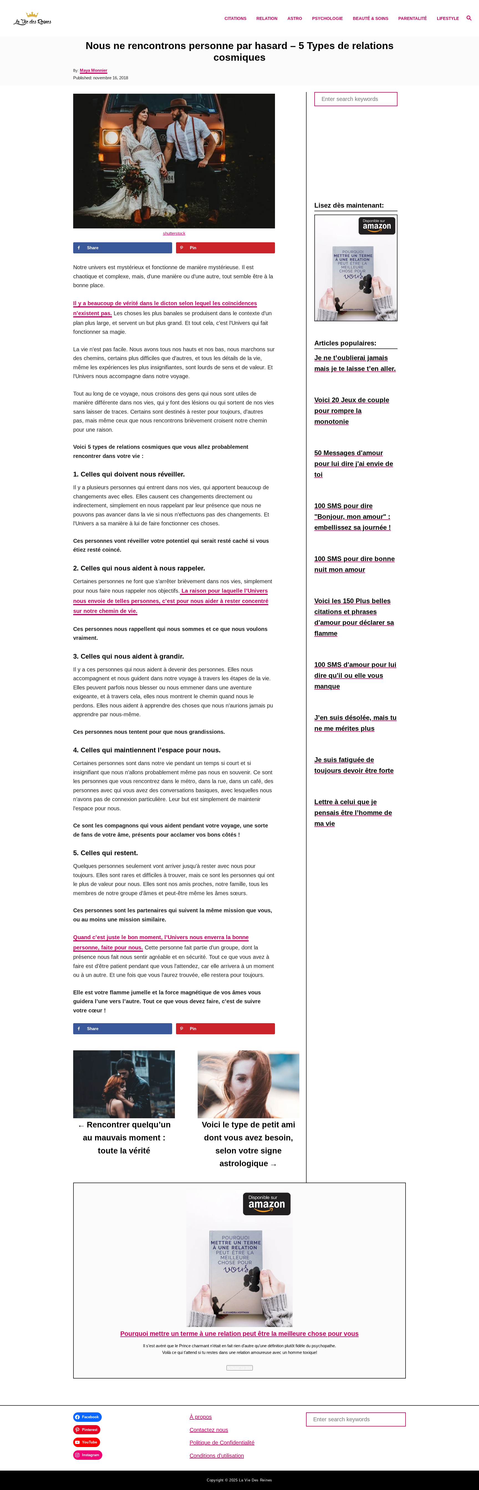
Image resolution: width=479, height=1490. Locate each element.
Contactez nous (209, 1430)
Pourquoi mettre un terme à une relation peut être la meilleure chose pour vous (239, 1333)
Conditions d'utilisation (217, 1456)
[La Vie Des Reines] (68, 18)
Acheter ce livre (239, 1368)
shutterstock (174, 233)
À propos (201, 1417)
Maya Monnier (93, 70)
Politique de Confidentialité (222, 1443)
